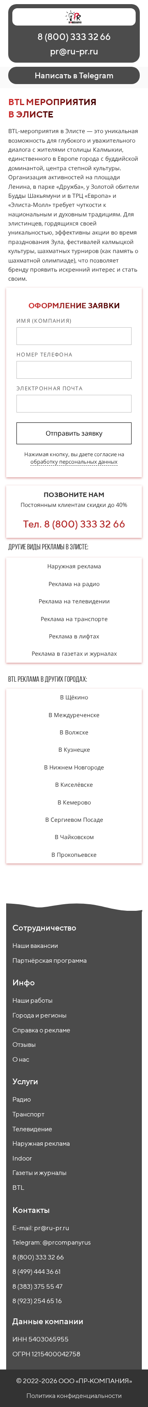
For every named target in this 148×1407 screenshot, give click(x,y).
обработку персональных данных (74, 461)
